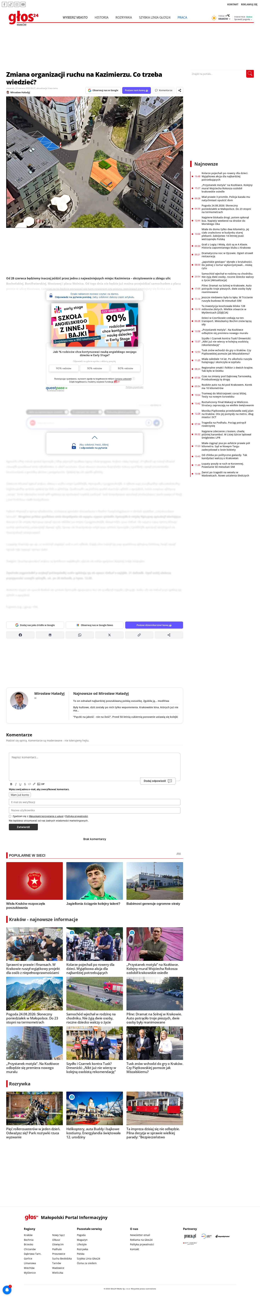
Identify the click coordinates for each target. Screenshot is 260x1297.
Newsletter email (140, 1235)
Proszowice (58, 1253)
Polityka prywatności (142, 1244)
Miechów (29, 1268)
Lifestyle (82, 1244)
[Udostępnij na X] (109, 635)
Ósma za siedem (87, 1263)
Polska (80, 1253)
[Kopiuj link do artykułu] (139, 635)
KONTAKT (232, 4)
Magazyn (82, 1239)
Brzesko (28, 1244)
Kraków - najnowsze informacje (43, 919)
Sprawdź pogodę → (243, 19)
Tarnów (56, 1263)
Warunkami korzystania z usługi (46, 816)
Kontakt (134, 1249)
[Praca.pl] (190, 1236)
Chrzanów (30, 1249)
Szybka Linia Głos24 (155, 17)
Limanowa (30, 1263)
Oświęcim (58, 1244)
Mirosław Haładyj (20, 92)
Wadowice (58, 1268)
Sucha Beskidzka (62, 1258)
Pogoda (81, 1235)
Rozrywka (123, 17)
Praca (182, 17)
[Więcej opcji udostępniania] (169, 635)
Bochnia (28, 1239)
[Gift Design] (190, 1243)
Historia (101, 17)
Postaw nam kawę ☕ (136, 90)
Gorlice (28, 1258)
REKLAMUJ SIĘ (249, 4)
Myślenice (30, 1272)
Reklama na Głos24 (141, 1239)
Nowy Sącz (58, 1235)
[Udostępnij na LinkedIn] (50, 635)
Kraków (28, 1235)
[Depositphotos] (223, 1236)
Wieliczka (57, 1272)
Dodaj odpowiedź (155, 781)
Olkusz (56, 1239)
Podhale (57, 1249)
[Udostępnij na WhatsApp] (80, 635)
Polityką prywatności (76, 816)
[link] (117, 381)
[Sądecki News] (206, 1236)
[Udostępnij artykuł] (179, 90)
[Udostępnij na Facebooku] (20, 635)
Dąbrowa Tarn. (32, 1253)
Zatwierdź (23, 827)
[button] (123, 378)
